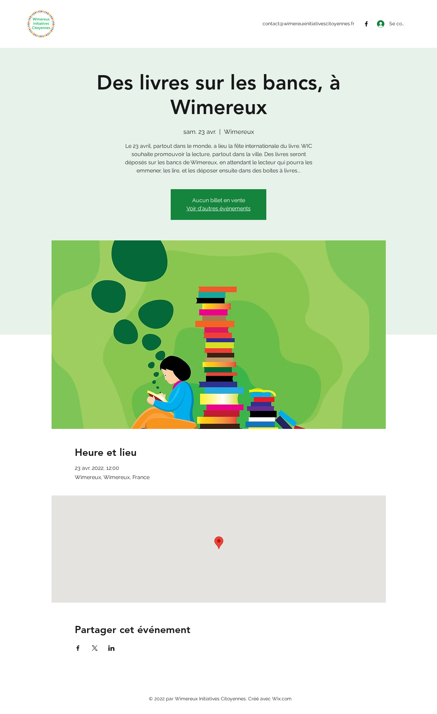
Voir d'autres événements (218, 208)
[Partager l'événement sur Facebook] (78, 648)
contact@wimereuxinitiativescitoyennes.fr (308, 23)
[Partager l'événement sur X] (94, 648)
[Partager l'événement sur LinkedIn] (111, 648)
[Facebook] (366, 23)
